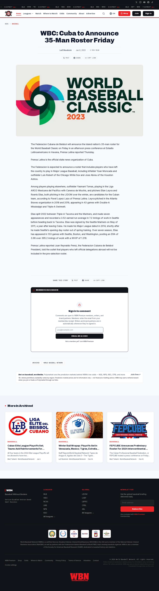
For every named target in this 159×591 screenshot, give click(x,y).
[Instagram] (140, 2)
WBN (9, 490)
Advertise (90, 14)
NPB (45, 509)
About (81, 14)
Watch (38, 14)
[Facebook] (148, 2)
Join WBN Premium (87, 341)
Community (71, 14)
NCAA (45, 502)
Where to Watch (50, 14)
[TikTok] (152, 2)
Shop (20, 560)
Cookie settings (11, 565)
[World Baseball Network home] (79, 577)
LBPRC (84, 502)
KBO (45, 513)
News (18, 14)
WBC (45, 498)
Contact (96, 560)
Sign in (148, 13)
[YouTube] (144, 2)
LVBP (84, 498)
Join (137, 13)
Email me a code (79, 336)
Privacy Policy (61, 560)
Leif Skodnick (66, 50)
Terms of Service (74, 560)
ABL (83, 509)
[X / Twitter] (136, 2)
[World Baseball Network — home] (8, 13)
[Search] (103, 13)
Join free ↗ (135, 374)
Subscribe (137, 509)
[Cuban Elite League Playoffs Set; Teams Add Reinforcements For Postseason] (28, 437)
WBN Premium (139, 514)
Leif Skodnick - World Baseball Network (72, 459)
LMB (45, 505)
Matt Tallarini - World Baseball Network (21, 459)
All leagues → (49, 516)
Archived (35, 363)
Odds (62, 14)
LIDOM (84, 494)
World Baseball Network (53, 363)
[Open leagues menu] (32, 13)
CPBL (84, 505)
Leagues (27, 14)
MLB (45, 494)
